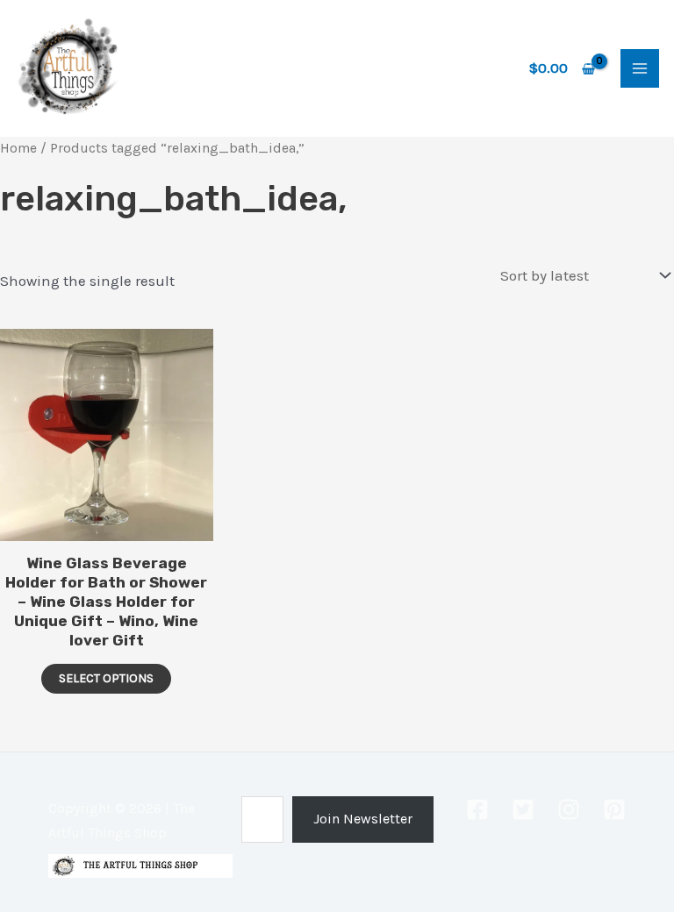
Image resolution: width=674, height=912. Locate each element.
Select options (106, 678)
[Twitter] (523, 809)
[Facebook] (477, 809)
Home (18, 148)
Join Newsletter (362, 818)
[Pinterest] (614, 809)
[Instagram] (568, 809)
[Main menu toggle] (639, 68)
